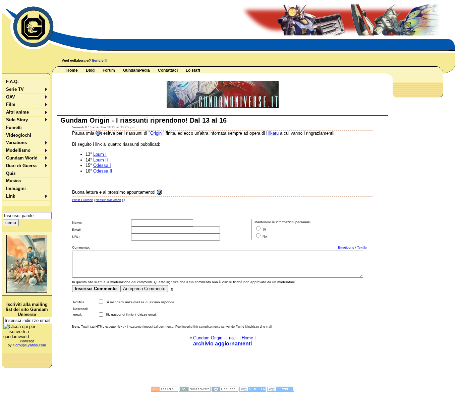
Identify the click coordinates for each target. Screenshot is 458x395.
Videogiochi (18, 135)
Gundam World (22, 157)
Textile (362, 247)
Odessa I (102, 165)
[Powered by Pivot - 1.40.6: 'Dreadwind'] (195, 390)
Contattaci (168, 70)
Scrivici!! (99, 60)
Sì (264, 229)
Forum (109, 70)
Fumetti (14, 127)
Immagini (16, 188)
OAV (10, 97)
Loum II (100, 159)
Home (72, 70)
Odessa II (102, 171)
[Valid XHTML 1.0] (252, 390)
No (265, 236)
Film (10, 104)
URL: (76, 237)
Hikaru (272, 133)
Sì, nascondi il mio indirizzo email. (131, 314)
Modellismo (18, 150)
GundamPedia (136, 70)
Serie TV (15, 89)
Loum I (100, 154)
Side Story (17, 119)
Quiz (11, 173)
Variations (16, 142)
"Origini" (156, 133)
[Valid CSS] (280, 390)
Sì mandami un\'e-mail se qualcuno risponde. (140, 302)
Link (10, 196)
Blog (90, 70)
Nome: (77, 222)
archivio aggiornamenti (222, 343)
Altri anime (17, 112)
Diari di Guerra (21, 165)
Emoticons (346, 247)
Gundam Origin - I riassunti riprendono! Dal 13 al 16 (143, 120)
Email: (76, 230)
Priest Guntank (82, 200)
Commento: (81, 247)
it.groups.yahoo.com (29, 345)
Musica (13, 180)
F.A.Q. (12, 81)
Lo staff (193, 70)
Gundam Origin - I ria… (215, 337)
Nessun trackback (108, 200)
